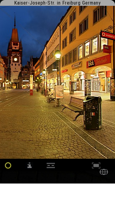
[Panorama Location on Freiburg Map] (104, 173)
